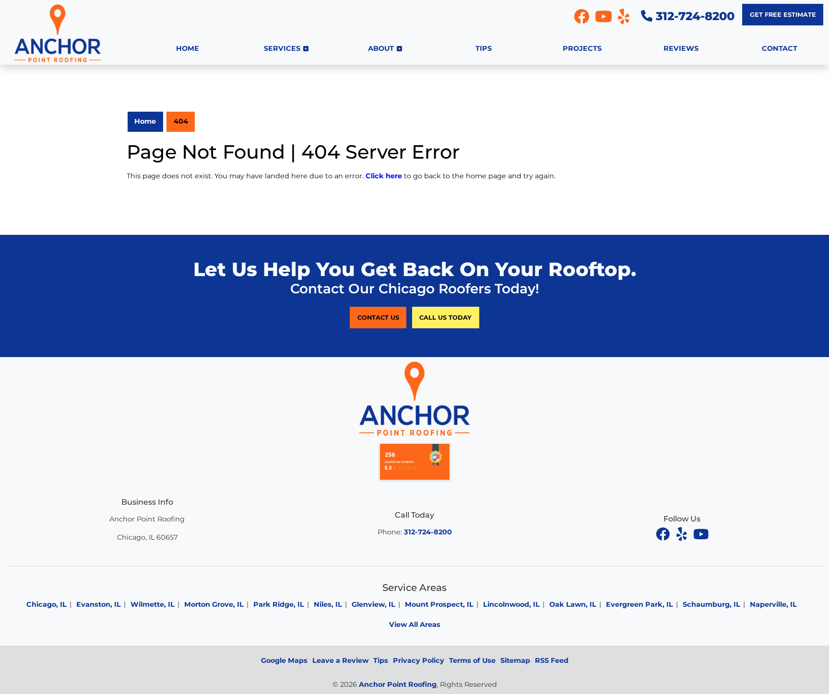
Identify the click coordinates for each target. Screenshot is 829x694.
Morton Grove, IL (214, 604)
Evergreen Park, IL (639, 604)
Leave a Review (340, 660)
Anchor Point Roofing (398, 684)
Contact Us (378, 317)
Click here (384, 176)
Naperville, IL (773, 604)
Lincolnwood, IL (511, 604)
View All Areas (414, 624)
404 (181, 121)
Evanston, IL (98, 604)
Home (145, 121)
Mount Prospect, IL (439, 604)
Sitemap (515, 660)
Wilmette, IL (152, 604)
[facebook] (663, 534)
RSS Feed (551, 660)
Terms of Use (472, 660)
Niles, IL (328, 604)
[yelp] (682, 534)
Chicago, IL (46, 604)
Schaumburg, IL (711, 604)
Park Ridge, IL (278, 604)
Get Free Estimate (783, 14)
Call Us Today (445, 317)
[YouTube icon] (604, 19)
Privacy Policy (418, 660)
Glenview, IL (373, 604)
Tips (380, 660)
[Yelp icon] (623, 19)
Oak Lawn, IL (572, 604)
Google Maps (284, 660)
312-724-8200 (693, 16)
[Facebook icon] (582, 19)
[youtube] (701, 534)
